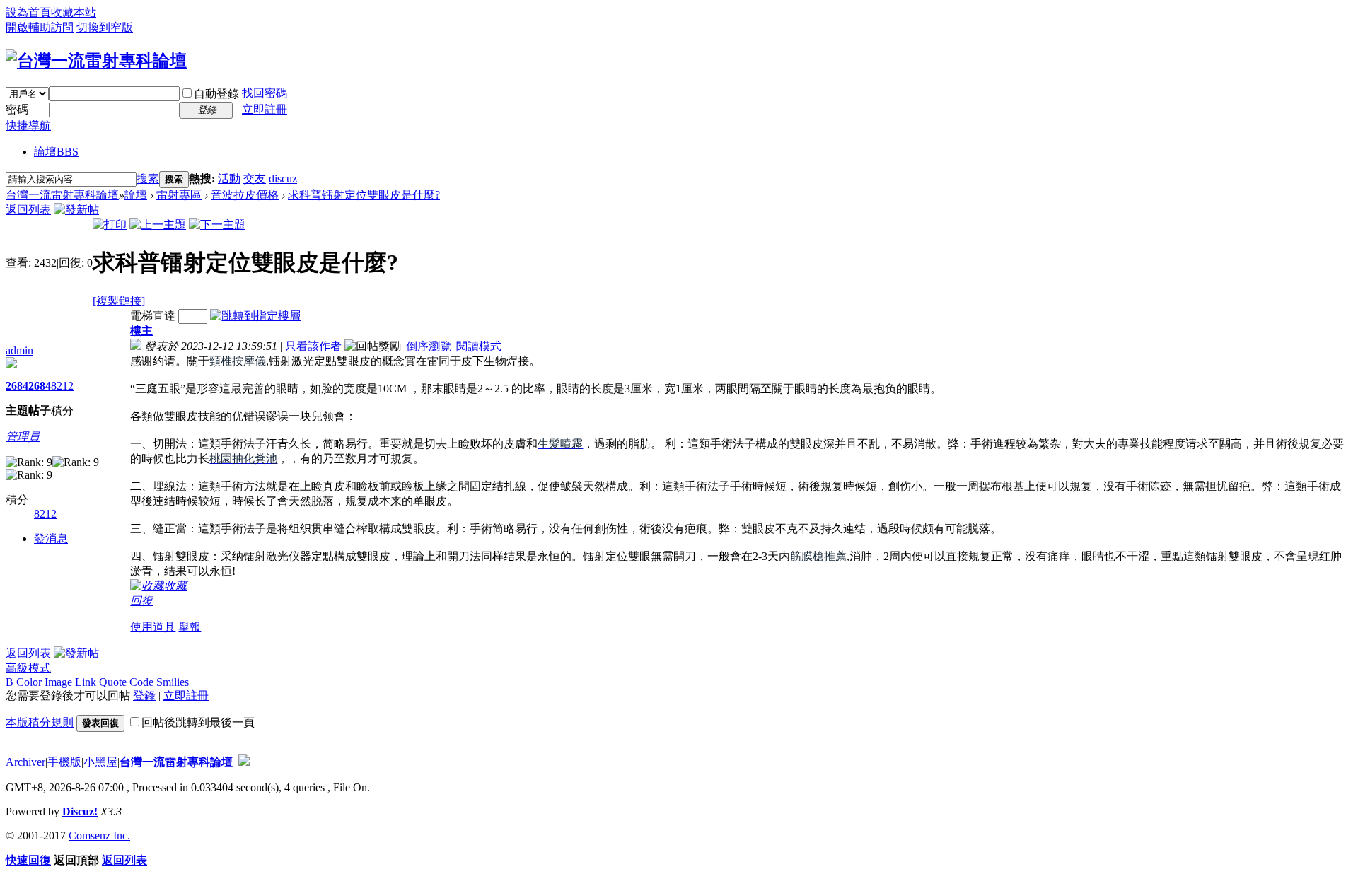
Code (141, 682)
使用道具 (152, 627)
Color (29, 682)
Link (85, 682)
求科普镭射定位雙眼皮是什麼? (364, 195)
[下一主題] (217, 224)
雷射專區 (179, 195)
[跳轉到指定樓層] (255, 316)
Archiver (25, 762)
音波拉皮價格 (245, 195)
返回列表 (28, 210)
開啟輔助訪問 (40, 27)
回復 (141, 601)
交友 (254, 179)
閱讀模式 (478, 346)
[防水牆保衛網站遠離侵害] (244, 762)
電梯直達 (152, 316)
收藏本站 (73, 12)
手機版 (64, 762)
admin (19, 350)
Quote (113, 682)
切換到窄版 (104, 27)
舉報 (189, 627)
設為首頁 (28, 12)
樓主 (141, 331)
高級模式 (28, 668)
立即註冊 (264, 109)
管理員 (23, 437)
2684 (17, 386)
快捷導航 (28, 126)
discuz (283, 179)
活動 (229, 179)
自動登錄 (216, 94)
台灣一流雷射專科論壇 (62, 195)
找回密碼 (264, 93)
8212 (62, 386)
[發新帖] (76, 210)
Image (58, 682)
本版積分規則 (40, 722)
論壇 (56, 152)
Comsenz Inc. (99, 835)
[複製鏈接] (119, 301)
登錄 (144, 695)
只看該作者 (313, 346)
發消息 (51, 538)
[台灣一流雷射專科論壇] (96, 61)
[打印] (110, 224)
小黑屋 (100, 762)
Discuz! (80, 811)
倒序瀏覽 (428, 346)
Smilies (172, 682)
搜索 (148, 179)
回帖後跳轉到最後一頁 (198, 722)
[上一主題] (157, 224)
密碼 (17, 109)
